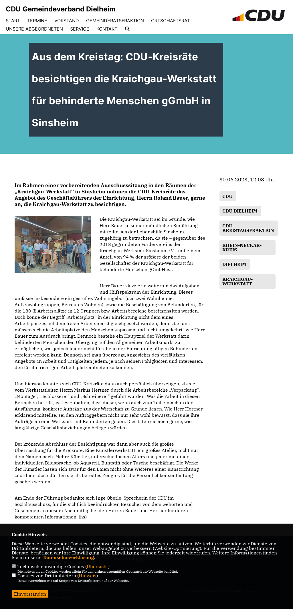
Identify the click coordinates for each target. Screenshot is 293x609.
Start (13, 20)
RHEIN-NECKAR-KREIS (242, 247)
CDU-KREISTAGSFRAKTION (248, 228)
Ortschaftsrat (170, 20)
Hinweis (87, 575)
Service (79, 29)
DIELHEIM (234, 264)
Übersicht (97, 566)
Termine (37, 20)
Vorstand (66, 20)
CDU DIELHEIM (240, 211)
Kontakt (106, 29)
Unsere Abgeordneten (34, 29)
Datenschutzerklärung (68, 557)
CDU (227, 196)
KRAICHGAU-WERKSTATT (237, 281)
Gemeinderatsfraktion (115, 20)
